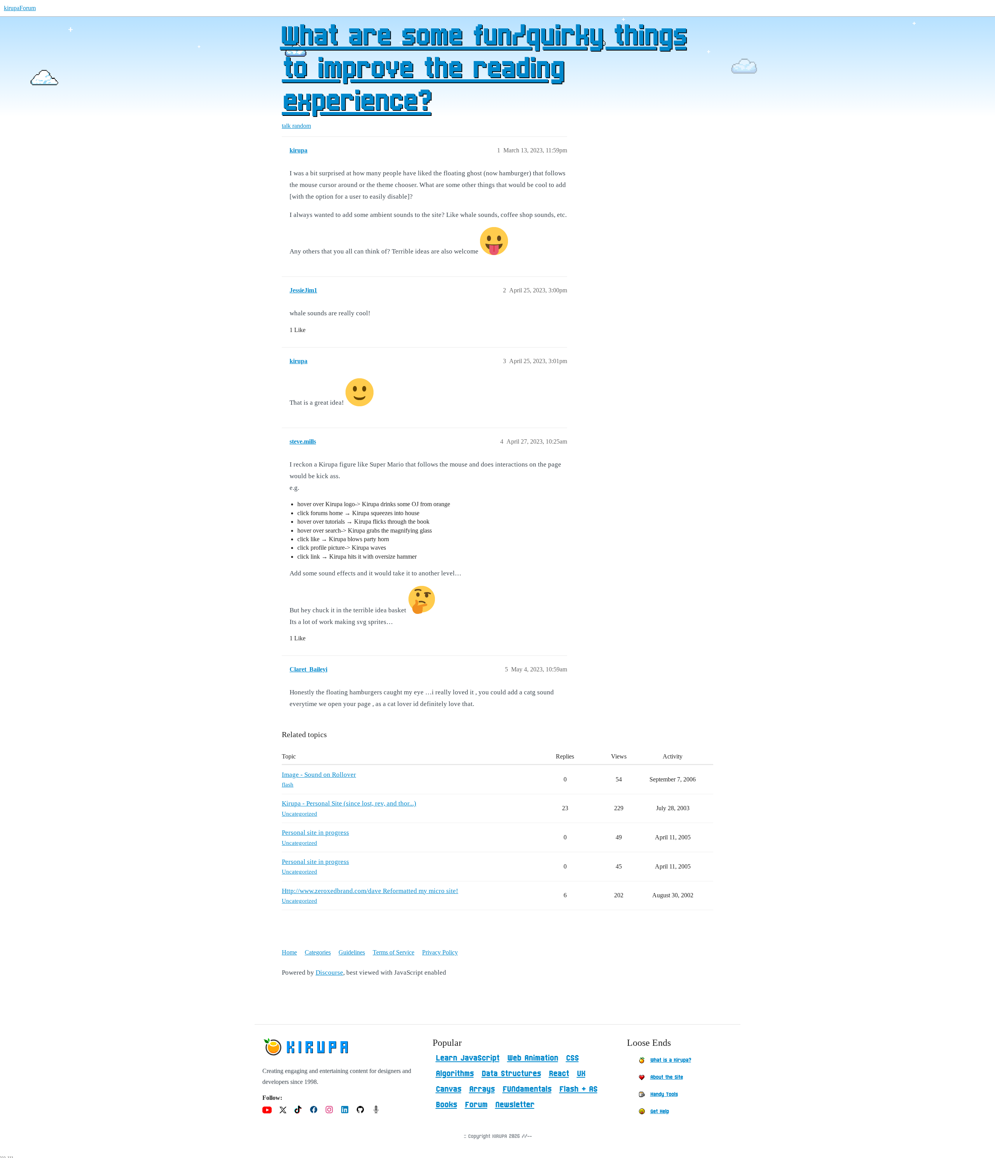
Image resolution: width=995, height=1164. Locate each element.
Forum (476, 1105)
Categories (318, 952)
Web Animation (532, 1058)
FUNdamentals (527, 1089)
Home (289, 952)
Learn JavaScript (467, 1058)
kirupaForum (20, 8)
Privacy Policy (440, 952)
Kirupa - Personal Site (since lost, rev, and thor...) (349, 803)
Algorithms (455, 1073)
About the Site (666, 1077)
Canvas (448, 1089)
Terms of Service (393, 952)
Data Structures (511, 1073)
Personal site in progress (315, 832)
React (559, 1073)
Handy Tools (664, 1094)
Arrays (482, 1089)
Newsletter (514, 1105)
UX (581, 1073)
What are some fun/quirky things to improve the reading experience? (483, 69)
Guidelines (352, 952)
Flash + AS (578, 1089)
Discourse (329, 972)
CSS (572, 1058)
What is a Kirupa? (670, 1060)
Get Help (659, 1111)
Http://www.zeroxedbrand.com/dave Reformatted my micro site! (370, 891)
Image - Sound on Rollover (319, 774)
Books (446, 1105)
